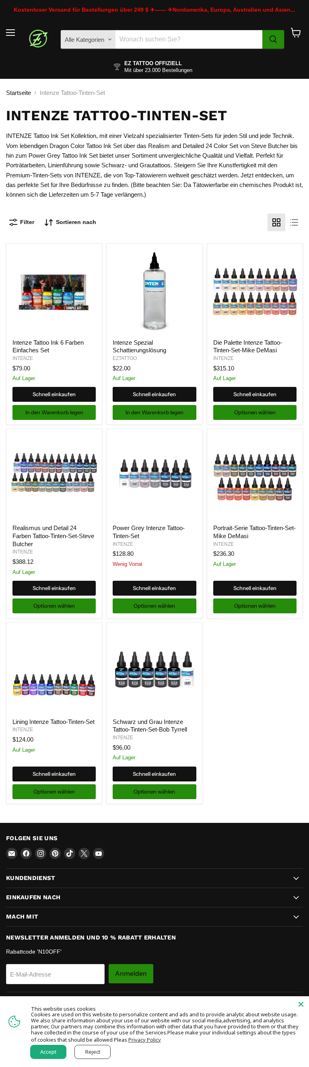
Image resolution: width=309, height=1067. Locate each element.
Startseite (18, 92)
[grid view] (276, 222)
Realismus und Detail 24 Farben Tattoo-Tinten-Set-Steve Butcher (53, 535)
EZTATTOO (125, 358)
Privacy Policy (144, 1039)
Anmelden (131, 973)
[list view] (294, 222)
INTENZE (22, 358)
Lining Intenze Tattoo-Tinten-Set (53, 721)
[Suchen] (273, 39)
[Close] (301, 1004)
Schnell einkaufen (54, 394)
